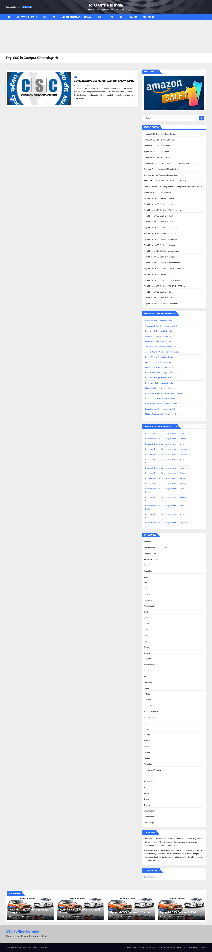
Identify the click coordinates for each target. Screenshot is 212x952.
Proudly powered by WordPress (16, 947)
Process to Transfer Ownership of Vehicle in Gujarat (165, 473)
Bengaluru (148, 571)
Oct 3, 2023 (15, 916)
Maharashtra (149, 717)
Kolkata (147, 694)
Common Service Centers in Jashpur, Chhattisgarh (104, 80)
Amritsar (147, 542)
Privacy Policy (182, 947)
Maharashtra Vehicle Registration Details (161, 341)
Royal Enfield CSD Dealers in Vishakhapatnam (163, 210)
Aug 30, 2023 (67, 916)
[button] (205, 17)
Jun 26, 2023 (80, 85)
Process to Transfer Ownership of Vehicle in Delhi (164, 434)
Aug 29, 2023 (117, 916)
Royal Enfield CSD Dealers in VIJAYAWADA (162, 280)
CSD (100, 17)
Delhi (146, 635)
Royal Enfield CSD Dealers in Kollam (159, 298)
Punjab (147, 758)
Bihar (146, 577)
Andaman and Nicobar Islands (156, 548)
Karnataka (148, 682)
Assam (147, 565)
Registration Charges (26, 17)
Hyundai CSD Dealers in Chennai (157, 192)
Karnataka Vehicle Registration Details (160, 399)
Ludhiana (148, 706)
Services (132, 17)
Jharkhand (148, 670)
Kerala (146, 688)
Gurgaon (147, 653)
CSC (122, 17)
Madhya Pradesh (151, 711)
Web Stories (148, 17)
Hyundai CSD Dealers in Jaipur (156, 157)
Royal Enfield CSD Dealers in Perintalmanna (162, 263)
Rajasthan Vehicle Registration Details (160, 409)
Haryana (147, 659)
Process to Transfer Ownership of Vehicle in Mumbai (165, 439)
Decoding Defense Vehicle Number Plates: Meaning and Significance (172, 163)
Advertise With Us (138, 947)
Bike (45, 17)
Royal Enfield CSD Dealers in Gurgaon (159, 292)
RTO (53, 17)
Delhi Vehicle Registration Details (158, 331)
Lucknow (147, 700)
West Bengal (149, 823)
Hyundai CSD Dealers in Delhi (156, 152)
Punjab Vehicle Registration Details (159, 357)
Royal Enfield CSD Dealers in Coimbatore (161, 304)
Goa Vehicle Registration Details (158, 378)
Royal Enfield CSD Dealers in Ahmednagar (161, 251)
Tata (145, 787)
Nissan (147, 741)
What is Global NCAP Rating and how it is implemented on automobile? (173, 187)
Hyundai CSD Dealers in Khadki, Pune (159, 140)
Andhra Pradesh (150, 553)
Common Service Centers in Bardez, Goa (160, 175)
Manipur (147, 723)
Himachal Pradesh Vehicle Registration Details (163, 393)
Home (129, 947)
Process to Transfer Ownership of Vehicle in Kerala (165, 478)
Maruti (146, 729)
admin (91, 85)
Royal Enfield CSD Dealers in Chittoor (159, 245)
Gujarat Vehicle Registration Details (159, 367)
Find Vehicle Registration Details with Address (161, 947)
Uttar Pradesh (149, 811)
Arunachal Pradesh (151, 559)
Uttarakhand (149, 817)
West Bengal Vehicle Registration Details (161, 404)
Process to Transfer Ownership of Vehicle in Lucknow (166, 449)
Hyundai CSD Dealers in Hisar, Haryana (160, 134)
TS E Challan (149, 877)
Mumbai (147, 735)
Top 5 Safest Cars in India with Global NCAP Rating (165, 181)
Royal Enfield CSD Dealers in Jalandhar (160, 233)
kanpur (147, 676)
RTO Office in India (106, 5)
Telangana (148, 793)
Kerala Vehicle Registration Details (159, 383)
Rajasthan (148, 764)
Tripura (147, 805)
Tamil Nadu (148, 782)
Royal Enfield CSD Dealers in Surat (158, 216)
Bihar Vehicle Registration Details (158, 321)
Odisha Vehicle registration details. (158, 362)
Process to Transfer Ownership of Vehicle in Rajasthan (166, 468)
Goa (145, 641)
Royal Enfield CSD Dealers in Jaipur (158, 274)
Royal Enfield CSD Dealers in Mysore (159, 198)
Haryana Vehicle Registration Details (159, 336)
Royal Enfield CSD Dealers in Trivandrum (161, 228)
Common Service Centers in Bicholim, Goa (161, 169)
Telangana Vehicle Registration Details (160, 347)
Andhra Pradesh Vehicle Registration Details (162, 352)
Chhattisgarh (149, 606)
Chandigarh (148, 600)
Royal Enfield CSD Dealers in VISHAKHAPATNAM (164, 286)
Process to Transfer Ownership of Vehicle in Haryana (166, 454)
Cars (111, 17)
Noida (146, 746)
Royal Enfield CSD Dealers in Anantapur (160, 239)
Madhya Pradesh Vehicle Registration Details (163, 414)
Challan (147, 594)
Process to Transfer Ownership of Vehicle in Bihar (164, 444)
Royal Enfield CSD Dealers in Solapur (159, 257)
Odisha (147, 752)
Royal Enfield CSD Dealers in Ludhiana (160, 204)
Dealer (146, 624)
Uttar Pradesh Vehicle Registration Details (161, 373)
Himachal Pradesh (151, 665)
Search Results (193, 947)
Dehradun (148, 630)
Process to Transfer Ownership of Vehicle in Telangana (166, 483)
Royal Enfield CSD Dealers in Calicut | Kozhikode (164, 269)
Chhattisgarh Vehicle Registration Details (161, 326)
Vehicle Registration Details (77, 17)
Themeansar (43, 947)
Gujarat (147, 647)
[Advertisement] (106, 36)
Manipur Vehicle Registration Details (159, 388)
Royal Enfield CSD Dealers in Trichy (158, 222)
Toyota (146, 799)
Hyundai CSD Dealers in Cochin (157, 146)
